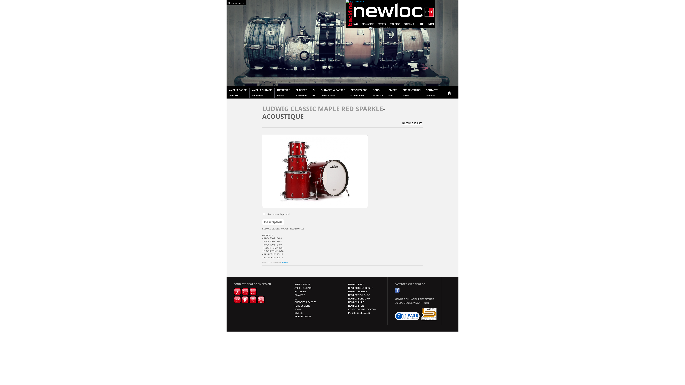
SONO (378, 92)
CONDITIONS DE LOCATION (362, 309)
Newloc (285, 262)
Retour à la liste (412, 123)
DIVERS (393, 92)
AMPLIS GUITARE (262, 92)
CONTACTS (432, 92)
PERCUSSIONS (359, 92)
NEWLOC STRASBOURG (360, 288)
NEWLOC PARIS (356, 284)
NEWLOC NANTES (357, 291)
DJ (314, 92)
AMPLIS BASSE (238, 92)
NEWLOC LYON (356, 306)
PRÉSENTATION (411, 92)
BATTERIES (283, 92)
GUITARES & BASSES (333, 92)
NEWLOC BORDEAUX (359, 299)
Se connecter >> (236, 3)
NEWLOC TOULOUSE (359, 295)
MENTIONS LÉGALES (359, 313)
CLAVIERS (301, 92)
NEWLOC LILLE (356, 302)
